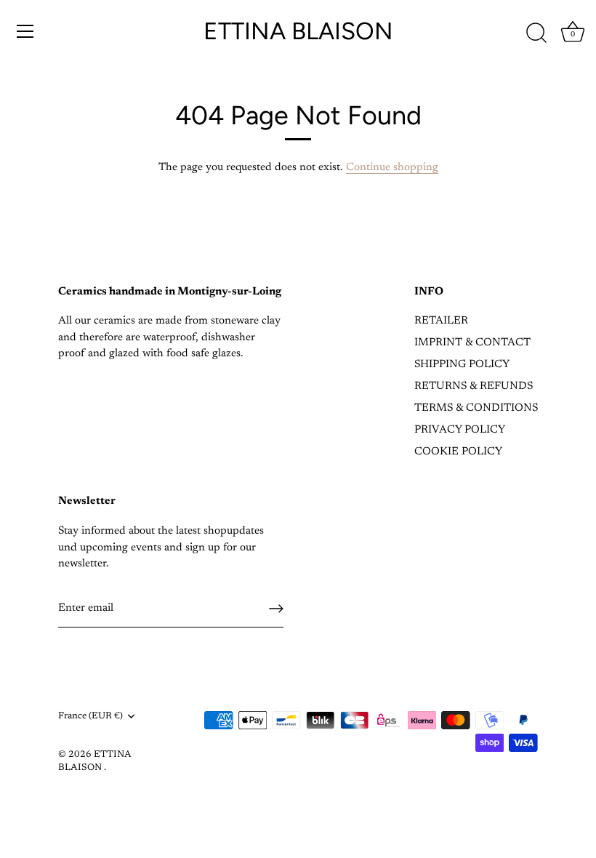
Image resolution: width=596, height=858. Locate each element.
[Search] (536, 33)
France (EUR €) (90, 716)
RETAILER (441, 321)
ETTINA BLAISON (298, 31)
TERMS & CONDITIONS (476, 408)
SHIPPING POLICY (462, 364)
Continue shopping (392, 167)
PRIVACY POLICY (459, 430)
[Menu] (25, 31)
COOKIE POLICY (458, 451)
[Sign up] (276, 608)
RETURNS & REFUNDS (473, 386)
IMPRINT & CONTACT (472, 342)
